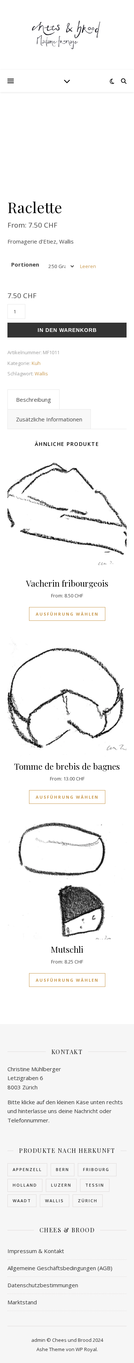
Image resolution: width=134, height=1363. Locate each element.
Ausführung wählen (67, 614)
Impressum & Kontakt (35, 1251)
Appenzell (27, 1169)
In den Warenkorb (67, 330)
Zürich (88, 1200)
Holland (25, 1185)
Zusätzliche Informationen (49, 419)
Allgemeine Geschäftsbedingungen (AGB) (59, 1268)
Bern (62, 1169)
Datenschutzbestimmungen (42, 1285)
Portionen (25, 264)
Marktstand (22, 1302)
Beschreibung (33, 399)
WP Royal (86, 1349)
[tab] (33, 399)
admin (38, 1340)
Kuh (36, 363)
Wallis (41, 373)
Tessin (94, 1185)
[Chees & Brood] (67, 35)
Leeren (88, 266)
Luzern (61, 1185)
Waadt (22, 1200)
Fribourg (97, 1169)
